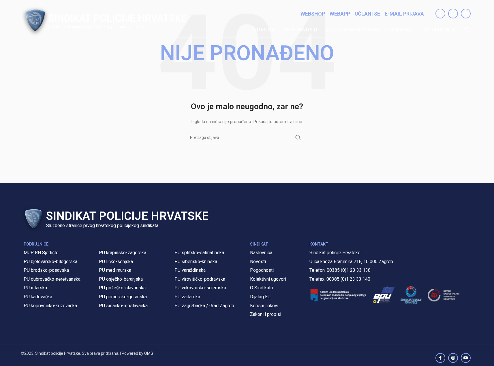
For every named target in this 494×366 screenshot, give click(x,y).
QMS (148, 353)
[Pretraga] (468, 29)
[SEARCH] (298, 137)
